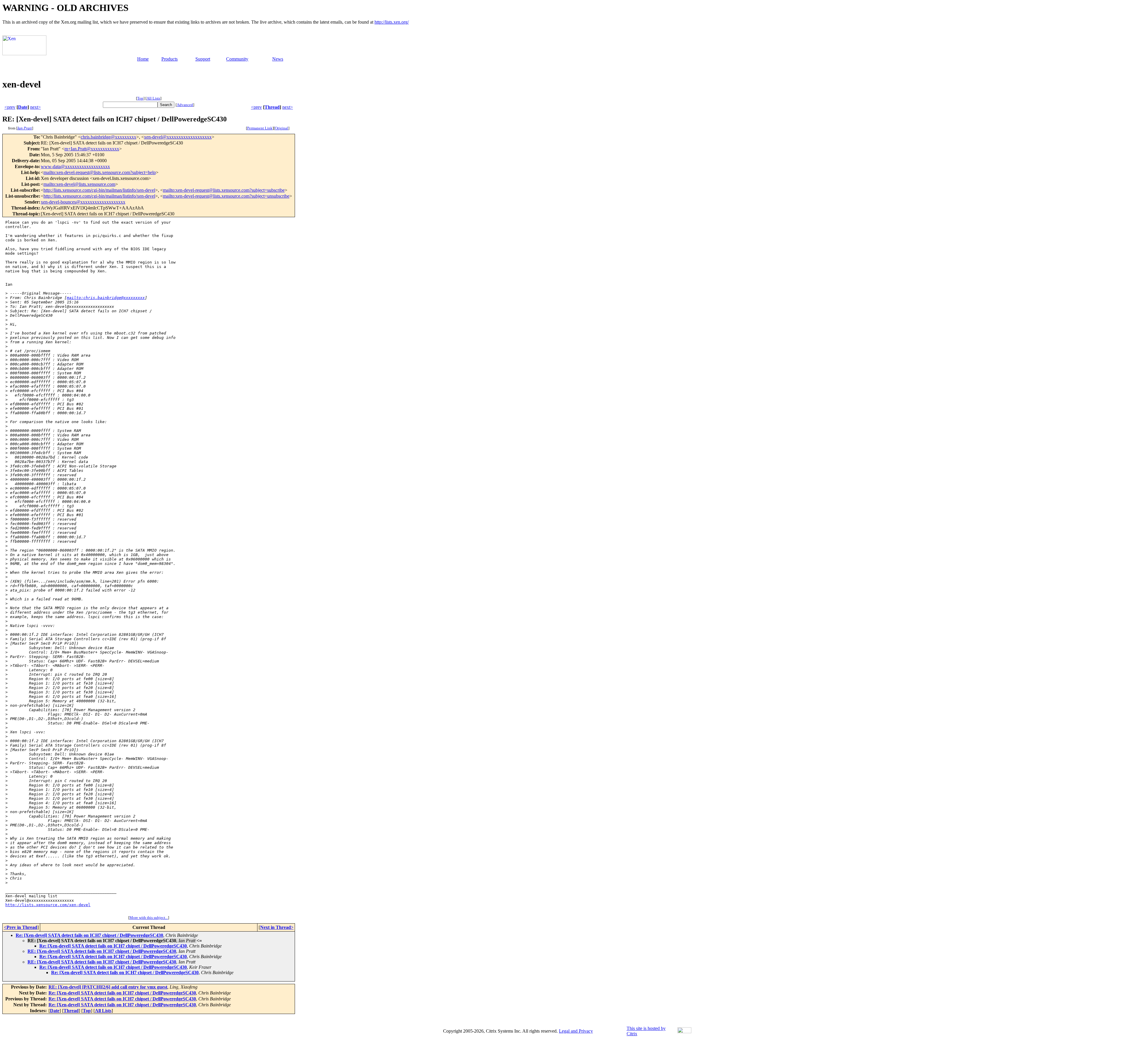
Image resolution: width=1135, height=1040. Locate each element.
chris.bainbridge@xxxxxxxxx (108, 136)
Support (202, 58)
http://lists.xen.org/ (391, 22)
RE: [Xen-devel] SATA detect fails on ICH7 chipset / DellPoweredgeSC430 (101, 951)
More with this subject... (148, 917)
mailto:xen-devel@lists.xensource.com (79, 184)
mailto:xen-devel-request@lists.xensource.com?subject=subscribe (224, 190)
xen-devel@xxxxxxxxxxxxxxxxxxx (178, 136)
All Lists (153, 98)
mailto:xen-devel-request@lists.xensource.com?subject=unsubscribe (226, 196)
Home (143, 58)
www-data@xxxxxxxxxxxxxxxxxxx (75, 166)
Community (237, 58)
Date (22, 107)
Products (169, 58)
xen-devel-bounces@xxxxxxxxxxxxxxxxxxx (83, 201)
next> (35, 107)
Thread (272, 107)
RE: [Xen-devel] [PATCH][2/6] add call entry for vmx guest (107, 986)
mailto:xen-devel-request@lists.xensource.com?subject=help (99, 172)
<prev (9, 107)
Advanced (185, 105)
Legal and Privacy (576, 1031)
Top (140, 98)
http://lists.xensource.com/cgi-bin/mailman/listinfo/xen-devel (99, 190)
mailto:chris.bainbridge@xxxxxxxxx (106, 297)
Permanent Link (260, 128)
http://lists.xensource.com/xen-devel (47, 905)
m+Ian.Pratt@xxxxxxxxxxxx (91, 148)
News (277, 58)
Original (281, 128)
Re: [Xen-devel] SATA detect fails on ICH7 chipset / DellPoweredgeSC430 (89, 935)
